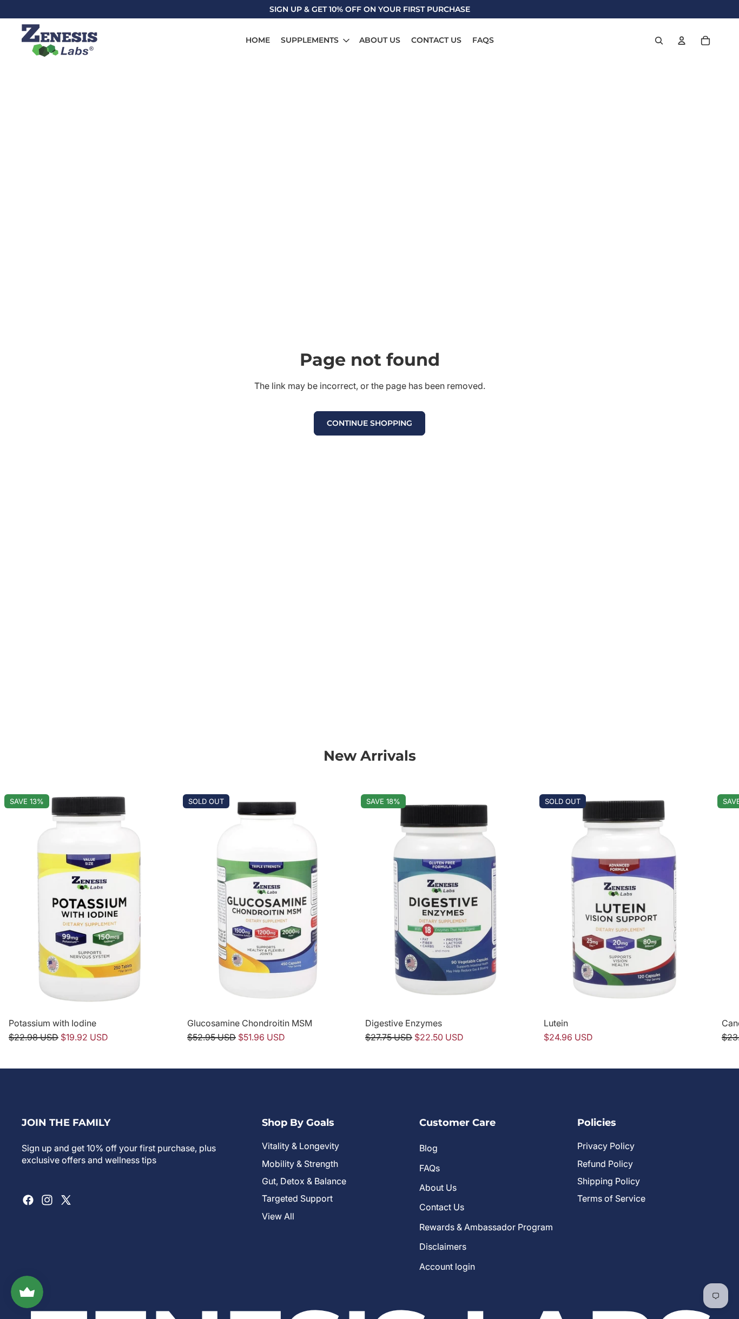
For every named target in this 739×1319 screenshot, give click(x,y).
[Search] (659, 41)
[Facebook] (28, 1199)
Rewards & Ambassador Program (486, 1227)
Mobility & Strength (300, 1163)
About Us (438, 1187)
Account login (447, 1266)
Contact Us (441, 1207)
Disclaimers (442, 1246)
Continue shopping (369, 423)
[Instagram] (47, 1199)
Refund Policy (605, 1163)
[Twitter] (66, 1199)
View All (278, 1216)
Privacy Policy (606, 1145)
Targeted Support (297, 1198)
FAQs (429, 1168)
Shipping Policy (608, 1181)
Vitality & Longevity (300, 1145)
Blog (428, 1148)
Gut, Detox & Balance (304, 1181)
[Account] (682, 40)
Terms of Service (611, 1198)
